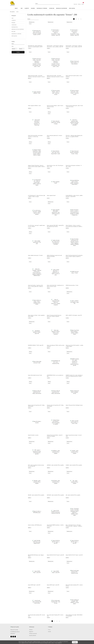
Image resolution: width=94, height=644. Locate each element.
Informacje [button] (31, 626)
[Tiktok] (15, 636)
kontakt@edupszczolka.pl (15, 631)
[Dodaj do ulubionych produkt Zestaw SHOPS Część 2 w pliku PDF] (63, 561)
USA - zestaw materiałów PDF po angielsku (73, 495)
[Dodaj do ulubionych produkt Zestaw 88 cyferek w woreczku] (44, 411)
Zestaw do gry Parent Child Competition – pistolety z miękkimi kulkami (74, 346)
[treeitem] (18, 18)
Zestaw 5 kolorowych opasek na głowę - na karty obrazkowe (74, 76)
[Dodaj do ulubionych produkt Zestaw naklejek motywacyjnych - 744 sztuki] (44, 232)
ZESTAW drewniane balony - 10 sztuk (72, 285)
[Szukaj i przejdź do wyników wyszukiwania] (59, 3)
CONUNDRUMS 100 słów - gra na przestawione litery (55, 376)
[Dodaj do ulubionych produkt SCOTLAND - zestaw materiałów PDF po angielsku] (63, 471)
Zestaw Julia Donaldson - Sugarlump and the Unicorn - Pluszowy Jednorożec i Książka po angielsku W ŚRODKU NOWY (35, 286)
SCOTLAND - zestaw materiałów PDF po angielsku (55, 495)
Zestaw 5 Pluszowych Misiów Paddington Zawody (74, 405)
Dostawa (30, 629)
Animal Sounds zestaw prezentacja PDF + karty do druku (36, 615)
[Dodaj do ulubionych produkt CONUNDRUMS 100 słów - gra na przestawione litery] (63, 352)
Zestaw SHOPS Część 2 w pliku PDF (53, 584)
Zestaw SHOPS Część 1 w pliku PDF (34, 584)
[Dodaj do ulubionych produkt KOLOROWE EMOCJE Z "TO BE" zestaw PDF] (44, 322)
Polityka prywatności (33, 633)
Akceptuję (75, 642)
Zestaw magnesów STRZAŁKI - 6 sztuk (34, 105)
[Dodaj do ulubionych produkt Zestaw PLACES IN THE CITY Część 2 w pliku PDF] (63, 531)
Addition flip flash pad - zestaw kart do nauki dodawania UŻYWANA (54, 256)
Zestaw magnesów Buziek (51, 195)
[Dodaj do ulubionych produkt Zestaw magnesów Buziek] (63, 172)
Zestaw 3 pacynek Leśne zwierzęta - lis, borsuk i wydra (74, 436)
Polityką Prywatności (36, 641)
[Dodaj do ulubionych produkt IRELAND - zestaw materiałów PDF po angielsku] (44, 471)
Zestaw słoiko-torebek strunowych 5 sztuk (35, 375)
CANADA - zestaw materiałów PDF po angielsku (74, 465)
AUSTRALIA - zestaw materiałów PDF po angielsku (55, 465)
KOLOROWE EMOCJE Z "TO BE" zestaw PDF (35, 345)
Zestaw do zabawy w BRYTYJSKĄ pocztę (35, 525)
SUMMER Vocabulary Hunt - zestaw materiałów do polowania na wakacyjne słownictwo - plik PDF (74, 376)
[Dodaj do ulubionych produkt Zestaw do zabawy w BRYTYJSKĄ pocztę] (44, 501)
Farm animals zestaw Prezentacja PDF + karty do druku (55, 615)
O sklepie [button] (50, 626)
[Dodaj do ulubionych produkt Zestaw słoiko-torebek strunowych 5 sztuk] (44, 352)
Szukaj (18, 52)
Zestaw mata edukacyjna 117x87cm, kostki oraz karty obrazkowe (55, 346)
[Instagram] (13, 636)
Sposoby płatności (32, 635)
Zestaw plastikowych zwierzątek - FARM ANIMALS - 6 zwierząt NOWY (74, 615)
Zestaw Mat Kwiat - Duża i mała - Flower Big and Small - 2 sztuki (55, 166)
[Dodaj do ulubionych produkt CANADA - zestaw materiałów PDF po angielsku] (82, 441)
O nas (49, 629)
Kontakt (49, 631)
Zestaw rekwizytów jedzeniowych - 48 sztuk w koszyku (54, 136)
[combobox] (33, 19)
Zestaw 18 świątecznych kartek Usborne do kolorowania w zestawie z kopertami (54, 316)
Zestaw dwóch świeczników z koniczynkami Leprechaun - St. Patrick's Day (35, 136)
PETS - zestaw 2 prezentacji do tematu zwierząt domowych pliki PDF (36, 466)
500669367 (12, 633)
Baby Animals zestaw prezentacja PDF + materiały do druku (74, 585)
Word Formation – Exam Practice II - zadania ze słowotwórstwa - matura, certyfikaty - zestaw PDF (55, 46)
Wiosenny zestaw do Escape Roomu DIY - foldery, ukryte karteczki (55, 406)
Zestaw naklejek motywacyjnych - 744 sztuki (35, 255)
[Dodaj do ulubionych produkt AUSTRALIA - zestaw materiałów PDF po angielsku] (63, 441)
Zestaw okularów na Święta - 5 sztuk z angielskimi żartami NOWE (36, 316)
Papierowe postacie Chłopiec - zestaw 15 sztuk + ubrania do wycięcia (55, 106)
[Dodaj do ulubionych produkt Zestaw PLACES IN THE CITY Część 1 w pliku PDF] (82, 531)
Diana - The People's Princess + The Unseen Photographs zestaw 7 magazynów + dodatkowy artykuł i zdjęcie (74, 525)
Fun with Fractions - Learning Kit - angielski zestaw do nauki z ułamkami (36, 226)
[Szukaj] (24, 44)
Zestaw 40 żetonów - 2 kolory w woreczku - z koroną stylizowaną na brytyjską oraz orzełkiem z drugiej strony (74, 226)
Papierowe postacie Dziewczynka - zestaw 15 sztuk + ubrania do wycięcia (74, 106)
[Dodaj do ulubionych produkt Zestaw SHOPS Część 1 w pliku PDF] (44, 561)
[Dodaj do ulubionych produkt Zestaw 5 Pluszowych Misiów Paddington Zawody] (82, 382)
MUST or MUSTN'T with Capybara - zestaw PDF (74, 315)
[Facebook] (11, 636)
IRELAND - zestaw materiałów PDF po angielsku (36, 495)
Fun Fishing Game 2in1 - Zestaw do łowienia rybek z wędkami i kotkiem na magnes (36, 196)
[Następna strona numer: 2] (83, 19)
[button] (16, 8)
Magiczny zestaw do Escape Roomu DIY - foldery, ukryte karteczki (36, 406)
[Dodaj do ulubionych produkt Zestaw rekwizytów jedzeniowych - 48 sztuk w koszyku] (63, 112)
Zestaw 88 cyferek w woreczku (33, 435)
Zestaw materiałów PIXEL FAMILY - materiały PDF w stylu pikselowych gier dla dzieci (55, 226)
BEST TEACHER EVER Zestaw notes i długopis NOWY (36, 555)
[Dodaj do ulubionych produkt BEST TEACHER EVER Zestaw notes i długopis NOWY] (44, 531)
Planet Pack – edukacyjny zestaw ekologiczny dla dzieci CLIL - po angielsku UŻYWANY (74, 136)
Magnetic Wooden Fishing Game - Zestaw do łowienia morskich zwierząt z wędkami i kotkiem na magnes (36, 166)
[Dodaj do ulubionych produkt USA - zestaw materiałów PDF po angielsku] (82, 471)
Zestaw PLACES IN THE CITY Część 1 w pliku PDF (74, 555)
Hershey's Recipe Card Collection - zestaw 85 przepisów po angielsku (54, 436)
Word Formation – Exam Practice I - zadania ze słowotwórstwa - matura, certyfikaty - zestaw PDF (74, 46)
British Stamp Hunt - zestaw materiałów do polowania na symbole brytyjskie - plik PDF (35, 46)
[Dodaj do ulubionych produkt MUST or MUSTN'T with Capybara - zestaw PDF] (82, 292)
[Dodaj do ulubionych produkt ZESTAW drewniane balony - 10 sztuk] (82, 262)
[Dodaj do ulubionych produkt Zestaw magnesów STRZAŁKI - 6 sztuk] (44, 82)
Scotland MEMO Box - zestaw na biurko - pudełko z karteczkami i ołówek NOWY (74, 196)
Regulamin (31, 631)
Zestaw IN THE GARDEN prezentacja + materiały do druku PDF (55, 525)
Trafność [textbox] (28, 18)
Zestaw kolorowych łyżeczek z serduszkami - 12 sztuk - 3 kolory (74, 166)
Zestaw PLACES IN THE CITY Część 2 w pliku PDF (55, 555)
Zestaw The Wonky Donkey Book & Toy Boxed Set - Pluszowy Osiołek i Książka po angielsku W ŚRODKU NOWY (74, 256)
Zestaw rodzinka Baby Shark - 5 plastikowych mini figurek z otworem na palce (55, 286)
